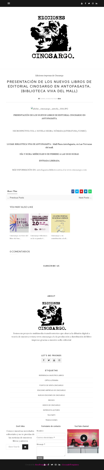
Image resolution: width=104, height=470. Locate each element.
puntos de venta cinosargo (51, 385)
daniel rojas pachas (48, 99)
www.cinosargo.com (77, 170)
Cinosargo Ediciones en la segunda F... (38, 237)
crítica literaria (51, 380)
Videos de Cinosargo (51, 405)
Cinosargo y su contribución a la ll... (59, 237)
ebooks (51, 400)
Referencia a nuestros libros (51, 375)
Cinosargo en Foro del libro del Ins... (19, 237)
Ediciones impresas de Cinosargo (49, 75)
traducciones (51, 420)
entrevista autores (51, 410)
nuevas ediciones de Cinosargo (51, 395)
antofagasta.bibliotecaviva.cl (50, 170)
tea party (51, 415)
